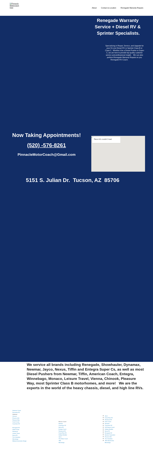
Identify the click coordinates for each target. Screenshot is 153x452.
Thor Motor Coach (63, 438)
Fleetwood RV (62, 431)
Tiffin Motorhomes (109, 440)
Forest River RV (63, 433)
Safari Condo (15, 429)
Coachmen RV (16, 423)
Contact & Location (108, 8)
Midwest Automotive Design (19, 441)
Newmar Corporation (110, 435)
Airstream (14, 414)
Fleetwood (15, 431)
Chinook (14, 416)
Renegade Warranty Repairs (132, 8)
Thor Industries (16, 437)
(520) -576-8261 (46, 145)
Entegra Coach (62, 429)
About (94, 8)
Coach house (15, 422)
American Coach (16, 410)
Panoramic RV (16, 412)
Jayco (60, 436)
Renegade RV (16, 427)
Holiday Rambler (63, 435)
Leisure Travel (16, 433)
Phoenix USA (15, 418)
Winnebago (62, 442)
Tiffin (60, 440)
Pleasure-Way (16, 420)
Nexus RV (15, 435)
